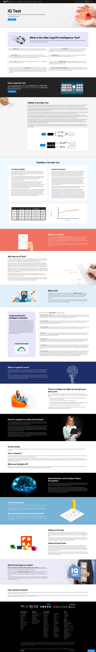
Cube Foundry (56, 622)
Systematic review (35, 622)
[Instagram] (48, 607)
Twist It (55, 632)
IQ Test (65, 639)
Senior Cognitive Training (36, 620)
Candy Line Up (56, 614)
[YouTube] (45, 607)
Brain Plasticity (22, 618)
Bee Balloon (56, 620)
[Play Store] (64, 607)
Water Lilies (56, 633)
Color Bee (55, 619)
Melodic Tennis (46, 631)
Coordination (22, 625)
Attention (22, 629)
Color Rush (45, 635)
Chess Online (46, 613)
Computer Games (35, 614)
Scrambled (45, 632)
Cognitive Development (67, 623)
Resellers (65, 621)
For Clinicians (66, 614)
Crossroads (56, 621)
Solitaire (45, 619)
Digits (55, 618)
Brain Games (66, 631)
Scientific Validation (28, 1)
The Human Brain (23, 613)
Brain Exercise (66, 624)
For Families (66, 613)
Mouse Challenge (56, 629)
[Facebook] (41, 607)
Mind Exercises (66, 629)
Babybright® (66, 620)
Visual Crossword (46, 625)
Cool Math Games (67, 634)
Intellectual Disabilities (24, 622)
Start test (12, 19)
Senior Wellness (34, 618)
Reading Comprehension (68, 635)
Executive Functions (23, 624)
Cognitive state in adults (36, 621)
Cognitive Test (13, 1)
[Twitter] (43, 607)
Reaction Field (56, 634)
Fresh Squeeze (56, 623)
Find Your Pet (46, 633)
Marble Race (46, 630)
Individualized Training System (69, 625)
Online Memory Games (67, 633)
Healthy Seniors (34, 619)
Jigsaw (55, 624)
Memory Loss (22, 621)
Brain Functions (23, 623)
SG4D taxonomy (34, 623)
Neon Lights (46, 623)
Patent (65, 618)
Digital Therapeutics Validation (37, 613)
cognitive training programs (31, 596)
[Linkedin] (50, 607)
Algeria (23, 650)
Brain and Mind (22, 614)
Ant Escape (45, 621)
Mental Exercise (66, 632)
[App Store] (72, 607)
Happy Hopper (56, 613)
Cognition (22, 620)
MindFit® (65, 619)
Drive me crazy (46, 624)
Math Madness (46, 629)
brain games (22, 434)
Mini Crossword (46, 614)
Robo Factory (46, 620)
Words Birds (56, 635)
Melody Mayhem (46, 634)
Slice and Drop (56, 631)
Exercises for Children (67, 622)
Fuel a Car (55, 625)
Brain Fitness (22, 619)
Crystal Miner (46, 618)
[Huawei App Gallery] (56, 607)
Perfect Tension (56, 630)
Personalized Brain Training (68, 630)
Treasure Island (46, 622)
